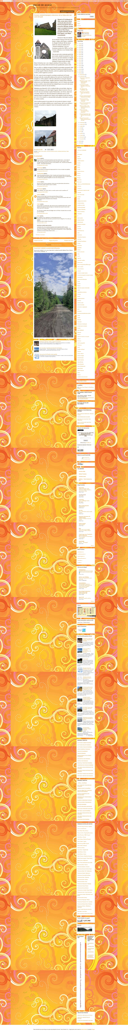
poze (78, 309)
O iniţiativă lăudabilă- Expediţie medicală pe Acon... (85, 86)
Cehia (78, 198)
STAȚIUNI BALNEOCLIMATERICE (84, 806)
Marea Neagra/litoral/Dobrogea (84, 264)
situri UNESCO (80, 330)
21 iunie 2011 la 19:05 (41, 232)
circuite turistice (80, 203)
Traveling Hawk (40, 173)
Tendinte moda (82, 476)
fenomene (79, 234)
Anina (78, 156)
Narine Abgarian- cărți (83, 593)
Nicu (80, 528)
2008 (80, 143)
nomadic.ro (79, 560)
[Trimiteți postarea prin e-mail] (45, 149)
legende (79, 258)
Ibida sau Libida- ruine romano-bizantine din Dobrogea (85, 107)
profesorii (79, 311)
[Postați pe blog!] (49, 149)
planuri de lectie (80, 304)
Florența (79, 239)
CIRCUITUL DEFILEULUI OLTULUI (84, 1015)
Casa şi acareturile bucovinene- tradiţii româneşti (84, 100)
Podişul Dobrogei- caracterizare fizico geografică (84, 111)
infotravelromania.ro (81, 558)
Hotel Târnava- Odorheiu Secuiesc (84, 856)
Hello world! (81, 495)
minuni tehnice (80, 268)
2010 (80, 72)
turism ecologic (80, 355)
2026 (80, 43)
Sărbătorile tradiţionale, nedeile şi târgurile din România (50, 341)
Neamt (78, 285)
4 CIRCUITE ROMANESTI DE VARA (85, 1020)
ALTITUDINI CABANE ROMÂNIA (84, 742)
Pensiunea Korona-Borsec (83, 887)
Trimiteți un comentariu (40, 234)
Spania (78, 334)
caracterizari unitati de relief (83, 190)
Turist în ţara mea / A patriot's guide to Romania (85, 535)
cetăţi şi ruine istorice (42, 151)
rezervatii (79, 321)
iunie (81, 129)
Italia (78, 253)
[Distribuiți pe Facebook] (51, 149)
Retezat (79, 319)
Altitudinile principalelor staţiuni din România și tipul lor (88, 718)
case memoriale (80, 194)
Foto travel (81, 487)
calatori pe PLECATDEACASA (83, 184)
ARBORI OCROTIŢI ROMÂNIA (83, 788)
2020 (80, 54)
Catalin (38, 204)
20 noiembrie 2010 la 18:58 (42, 165)
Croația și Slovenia (81, 209)
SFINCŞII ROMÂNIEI (81, 804)
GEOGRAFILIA (82, 569)
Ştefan (38, 215)
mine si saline (80, 266)
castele (78, 196)
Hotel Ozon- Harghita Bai (82, 849)
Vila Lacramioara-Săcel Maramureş (84, 913)
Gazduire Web (82, 471)
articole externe (80, 160)
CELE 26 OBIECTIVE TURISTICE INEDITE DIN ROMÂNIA (84, 791)
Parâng (79, 294)
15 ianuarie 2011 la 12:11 (42, 222)
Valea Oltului (80, 368)
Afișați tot (92, 545)
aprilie (81, 133)
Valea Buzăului (80, 364)
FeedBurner (88, 442)
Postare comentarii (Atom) (56, 244)
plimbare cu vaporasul (82, 306)
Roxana (38, 158)
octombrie (82, 122)
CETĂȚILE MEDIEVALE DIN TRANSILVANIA (83, 794)
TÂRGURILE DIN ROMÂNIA (83, 819)
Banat (78, 167)
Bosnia (78, 173)
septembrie (82, 124)
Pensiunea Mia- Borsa (82, 897)
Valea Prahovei (80, 370)
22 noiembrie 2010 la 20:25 (42, 186)
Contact (79, 25)
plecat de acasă (42, 4)
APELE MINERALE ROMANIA (83, 749)
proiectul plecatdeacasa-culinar (84, 313)
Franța (78, 243)
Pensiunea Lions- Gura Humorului (84, 892)
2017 (80, 60)
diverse (79, 226)
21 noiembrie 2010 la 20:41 (42, 179)
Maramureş (79, 262)
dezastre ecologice (81, 224)
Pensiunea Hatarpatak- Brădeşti (84, 883)
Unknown (39, 194)
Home (78, 21)
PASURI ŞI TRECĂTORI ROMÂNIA (84, 763)
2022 (80, 51)
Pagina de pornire (53, 240)
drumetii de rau (80, 230)
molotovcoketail (84, 1029)
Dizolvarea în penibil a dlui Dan (85, 598)
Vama (78, 372)
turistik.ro (79, 562)
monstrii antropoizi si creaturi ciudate (85, 275)
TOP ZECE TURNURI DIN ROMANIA (85, 773)
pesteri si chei (80, 302)
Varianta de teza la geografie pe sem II (87, 677)
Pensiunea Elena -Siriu (82, 881)
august (81, 126)
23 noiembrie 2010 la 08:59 (42, 192)
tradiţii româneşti (80, 349)
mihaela (38, 181)
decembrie (82, 74)
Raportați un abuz (81, 381)
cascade (79, 192)
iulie (81, 128)
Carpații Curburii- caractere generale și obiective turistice (87, 698)
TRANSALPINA (90, 946)
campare (79, 188)
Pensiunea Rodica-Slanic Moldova (84, 903)
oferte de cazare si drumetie (83, 287)
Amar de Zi (81, 597)
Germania (79, 245)
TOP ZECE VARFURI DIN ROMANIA (85, 775)
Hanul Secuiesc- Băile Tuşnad (83, 834)
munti (78, 281)
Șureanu (79, 340)
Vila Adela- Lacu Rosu (82, 911)
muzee (78, 283)
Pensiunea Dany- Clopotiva (83, 877)
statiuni (78, 338)
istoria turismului (80, 251)
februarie (82, 137)
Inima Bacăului (82, 583)
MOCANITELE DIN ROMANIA (83, 758)
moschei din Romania (82, 279)
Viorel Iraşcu (39, 167)
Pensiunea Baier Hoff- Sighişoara (84, 871)
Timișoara (79, 345)
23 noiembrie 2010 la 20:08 (42, 201)
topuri (78, 347)
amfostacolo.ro (80, 551)
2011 (80, 71)
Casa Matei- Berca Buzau (82, 830)
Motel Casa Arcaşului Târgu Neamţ (84, 858)
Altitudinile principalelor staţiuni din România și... (84, 93)
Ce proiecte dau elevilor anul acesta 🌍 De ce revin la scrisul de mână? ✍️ (86, 572)
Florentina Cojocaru (81, 237)
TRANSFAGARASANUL (90, 949)
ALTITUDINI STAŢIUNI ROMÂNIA (84, 747)
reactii (78, 317)
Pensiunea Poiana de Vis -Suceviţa (84, 901)
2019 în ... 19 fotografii (83, 542)
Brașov (78, 175)
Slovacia (79, 332)
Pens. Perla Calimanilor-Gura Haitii (84, 862)
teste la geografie (81, 343)
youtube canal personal (82, 376)
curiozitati (79, 213)
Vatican (79, 374)
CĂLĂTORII (81, 541)
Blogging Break (82, 506)
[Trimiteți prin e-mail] (47, 149)
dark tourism (80, 218)
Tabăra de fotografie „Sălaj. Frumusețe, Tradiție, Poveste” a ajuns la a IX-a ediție (85, 490)
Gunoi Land (85, 658)
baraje (78, 169)
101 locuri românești (81, 150)
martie (81, 135)
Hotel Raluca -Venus (81, 851)
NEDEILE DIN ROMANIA (82, 760)
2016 (80, 62)
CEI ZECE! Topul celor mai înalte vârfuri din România (87, 708)
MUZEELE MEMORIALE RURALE (84, 800)
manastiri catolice (81, 260)
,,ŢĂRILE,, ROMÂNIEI (82, 783)
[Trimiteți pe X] (50, 149)
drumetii (55, 151)
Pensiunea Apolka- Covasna (83, 866)
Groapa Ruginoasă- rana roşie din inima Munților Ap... (85, 115)
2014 (80, 65)
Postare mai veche (68, 240)
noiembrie (82, 76)
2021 (80, 52)
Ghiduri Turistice (82, 474)
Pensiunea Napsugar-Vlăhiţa (83, 899)
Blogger (93, 1029)
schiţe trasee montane (82, 326)
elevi (78, 232)
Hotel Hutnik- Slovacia (82, 845)
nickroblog (81, 499)
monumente (80, 277)
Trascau (79, 351)
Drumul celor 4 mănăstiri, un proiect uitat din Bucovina (47, 248)
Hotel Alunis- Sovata (81, 837)
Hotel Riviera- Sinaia (81, 854)
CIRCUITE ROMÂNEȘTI (82, 751)
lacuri (78, 256)
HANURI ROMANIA (81, 753)
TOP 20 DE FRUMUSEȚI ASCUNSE (85, 808)
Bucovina (79, 179)
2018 (80, 58)
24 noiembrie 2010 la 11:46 (42, 213)
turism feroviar (80, 357)
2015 (80, 63)
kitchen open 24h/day (84, 577)
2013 (80, 67)
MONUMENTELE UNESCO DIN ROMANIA (90, 956)
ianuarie (82, 138)
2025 (80, 45)
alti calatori (79, 154)
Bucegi (78, 177)
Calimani (79, 186)
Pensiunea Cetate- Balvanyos (83, 873)
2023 (80, 49)
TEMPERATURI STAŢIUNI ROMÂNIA (85, 765)
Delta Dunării (80, 222)
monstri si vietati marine (82, 273)
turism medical (80, 359)
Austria (78, 162)
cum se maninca (80, 211)
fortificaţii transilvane (62, 151)
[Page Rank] (80, 451)
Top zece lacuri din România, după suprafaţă (48, 354)
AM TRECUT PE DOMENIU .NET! (84, 89)
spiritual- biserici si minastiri (83, 336)
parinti (78, 296)
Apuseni (79, 158)
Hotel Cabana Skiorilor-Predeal (84, 839)
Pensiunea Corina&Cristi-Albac (83, 875)
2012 (80, 69)
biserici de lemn (80, 171)
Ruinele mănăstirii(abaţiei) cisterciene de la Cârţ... (85, 96)
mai (81, 131)
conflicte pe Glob (81, 205)
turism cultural (80, 353)
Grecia (78, 249)
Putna (78, 315)
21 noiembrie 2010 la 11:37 (42, 171)
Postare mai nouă (38, 240)
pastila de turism (80, 298)
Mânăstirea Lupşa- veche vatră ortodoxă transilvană (85, 82)
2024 (80, 47)
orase (78, 290)
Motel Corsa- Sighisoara (82, 860)
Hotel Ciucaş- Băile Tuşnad (83, 843)
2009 (80, 141)
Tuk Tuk (80, 510)
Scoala (78, 328)
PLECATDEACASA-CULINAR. (83, 416)
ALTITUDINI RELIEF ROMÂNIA (84, 744)
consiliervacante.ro (81, 554)
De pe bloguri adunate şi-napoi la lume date (84, 592)
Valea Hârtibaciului (81, 366)
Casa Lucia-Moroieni (81, 828)
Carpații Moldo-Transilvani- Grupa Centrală (87, 728)
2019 (80, 56)
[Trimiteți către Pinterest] (53, 149)
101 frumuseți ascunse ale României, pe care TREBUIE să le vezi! (88, 688)
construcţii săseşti (50, 151)
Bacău (78, 165)
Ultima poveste (82, 524)
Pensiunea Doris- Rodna (82, 879)
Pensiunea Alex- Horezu (82, 864)
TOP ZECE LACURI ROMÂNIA (83, 810)
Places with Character (84, 505)
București (79, 181)
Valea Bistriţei (80, 362)
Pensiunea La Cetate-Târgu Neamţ (84, 890)
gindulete (79, 247)
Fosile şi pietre (82, 523)
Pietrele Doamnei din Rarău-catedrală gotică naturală (85, 119)
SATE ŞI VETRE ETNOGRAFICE (84, 802)
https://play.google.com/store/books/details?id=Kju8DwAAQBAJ (85, 398)
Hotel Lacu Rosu (80, 847)
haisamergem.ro (80, 556)
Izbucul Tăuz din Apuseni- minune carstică (85, 103)
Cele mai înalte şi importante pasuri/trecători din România (51, 347)
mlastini (79, 270)
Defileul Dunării (80, 220)
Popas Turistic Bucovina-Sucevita (84, 909)
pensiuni (79, 300)
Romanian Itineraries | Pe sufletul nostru (84, 517)
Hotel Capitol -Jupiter (81, 841)
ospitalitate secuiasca (81, 292)
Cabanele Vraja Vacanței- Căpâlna (84, 826)
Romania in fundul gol (82, 323)
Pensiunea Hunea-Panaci (82, 885)
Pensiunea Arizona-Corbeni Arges (84, 868)
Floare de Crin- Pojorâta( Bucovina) (84, 832)
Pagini (78, 23)
